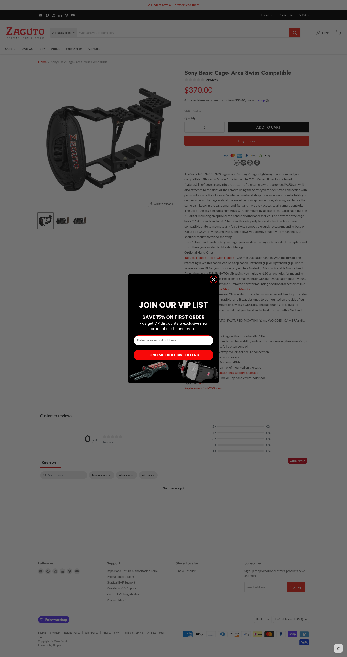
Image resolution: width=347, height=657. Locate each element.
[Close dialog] (213, 279)
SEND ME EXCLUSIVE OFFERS (173, 354)
